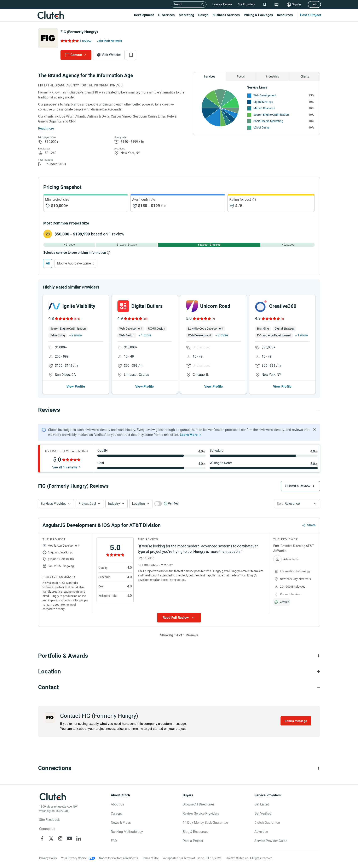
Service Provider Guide (270, 841)
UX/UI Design (261, 127)
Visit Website (111, 55)
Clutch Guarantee (267, 823)
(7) (213, 318)
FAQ (114, 841)
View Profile (76, 386)
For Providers (246, 4)
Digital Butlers (147, 306)
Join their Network (109, 40)
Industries (272, 76)
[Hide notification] (314, 429)
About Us (117, 804)
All (48, 263)
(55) (145, 318)
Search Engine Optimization (271, 114)
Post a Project (310, 15)
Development (144, 15)
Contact (76, 55)
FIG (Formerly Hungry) (79, 32)
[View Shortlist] (264, 4)
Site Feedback (49, 820)
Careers (116, 813)
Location (138, 504)
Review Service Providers (201, 813)
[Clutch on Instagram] (60, 838)
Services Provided (54, 504)
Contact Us (47, 829)
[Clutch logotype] (50, 15)
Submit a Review (297, 486)
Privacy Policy (48, 858)
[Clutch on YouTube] (69, 838)
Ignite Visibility (78, 306)
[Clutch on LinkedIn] (78, 838)
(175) (77, 318)
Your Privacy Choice (74, 858)
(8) (282, 318)
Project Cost (87, 504)
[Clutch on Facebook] (42, 838)
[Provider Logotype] (48, 38)
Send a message (296, 721)
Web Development (264, 95)
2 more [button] (76, 335)
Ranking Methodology (127, 832)
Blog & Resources (195, 832)
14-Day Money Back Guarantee (205, 823)
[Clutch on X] (51, 838)
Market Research (264, 108)
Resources (285, 15)
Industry (114, 504)
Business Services (226, 15)
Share (311, 525)
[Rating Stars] (63, 318)
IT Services (166, 15)
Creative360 (282, 306)
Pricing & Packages (258, 15)
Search (178, 4)
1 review (85, 41)
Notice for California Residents (118, 858)
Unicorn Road (215, 306)
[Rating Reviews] (69, 41)
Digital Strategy (263, 101)
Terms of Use (150, 858)
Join (314, 4)
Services (209, 76)
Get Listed (261, 804)
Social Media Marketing (268, 121)
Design (203, 15)
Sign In (296, 4)
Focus (241, 76)
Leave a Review (222, 4)
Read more (46, 128)
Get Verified (262, 813)
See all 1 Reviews (64, 467)
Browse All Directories (198, 804)
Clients (304, 76)
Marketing (186, 15)
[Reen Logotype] (54, 306)
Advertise (261, 832)
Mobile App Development (75, 263)
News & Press (121, 823)
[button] (56, 503)
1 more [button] (146, 335)
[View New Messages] (276, 4)
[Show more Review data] (179, 617)
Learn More (189, 435)
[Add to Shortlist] (131, 55)
